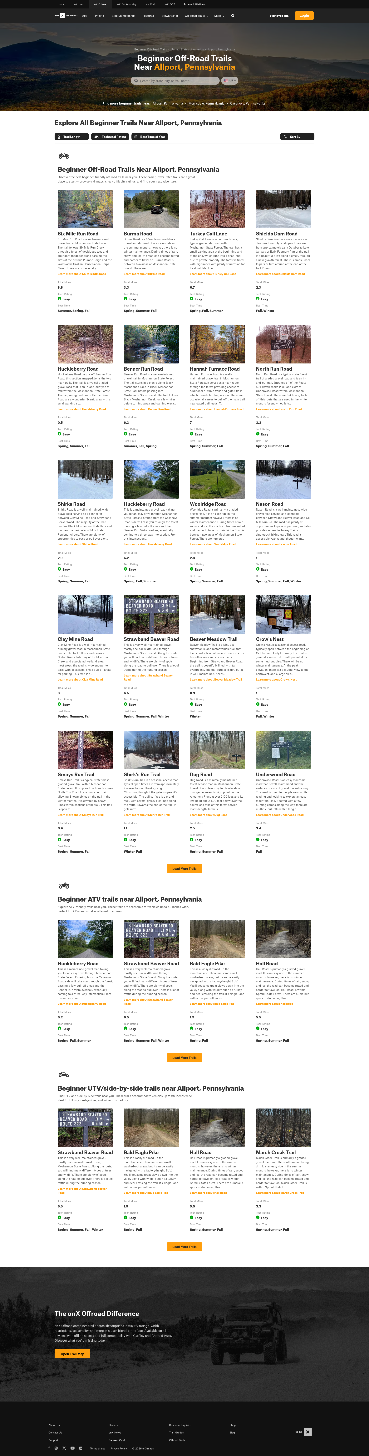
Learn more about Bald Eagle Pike (217, 982)
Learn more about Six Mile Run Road (85, 252)
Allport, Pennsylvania (168, 103)
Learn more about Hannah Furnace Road (217, 387)
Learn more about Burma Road (151, 252)
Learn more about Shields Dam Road (283, 252)
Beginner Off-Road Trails (150, 49)
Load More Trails (184, 868)
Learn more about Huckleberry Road (85, 387)
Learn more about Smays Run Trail (85, 793)
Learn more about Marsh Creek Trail (283, 1170)
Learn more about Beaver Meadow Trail (217, 657)
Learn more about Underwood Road (283, 793)
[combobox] (178, 81)
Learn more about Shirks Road (85, 522)
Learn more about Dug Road (217, 793)
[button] (72, 136)
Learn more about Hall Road (283, 982)
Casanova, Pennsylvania (247, 103)
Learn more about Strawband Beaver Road (151, 657)
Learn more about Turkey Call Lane (217, 252)
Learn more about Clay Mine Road (85, 657)
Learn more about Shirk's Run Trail (151, 793)
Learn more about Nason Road (283, 522)
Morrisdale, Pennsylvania (206, 103)
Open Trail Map (72, 1354)
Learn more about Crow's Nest (283, 657)
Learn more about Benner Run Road (151, 387)
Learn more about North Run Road (283, 387)
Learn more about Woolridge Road (217, 522)
